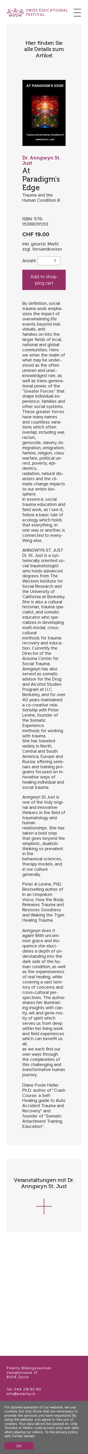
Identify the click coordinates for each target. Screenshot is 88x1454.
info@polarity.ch (21, 1394)
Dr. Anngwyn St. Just (41, 160)
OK (18, 1446)
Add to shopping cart (44, 280)
